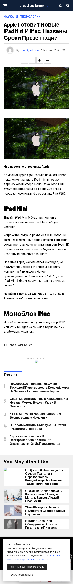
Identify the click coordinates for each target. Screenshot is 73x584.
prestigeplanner (30, 50)
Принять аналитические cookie (26, 566)
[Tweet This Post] (32, 60)
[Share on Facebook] (24, 60)
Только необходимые (21, 574)
